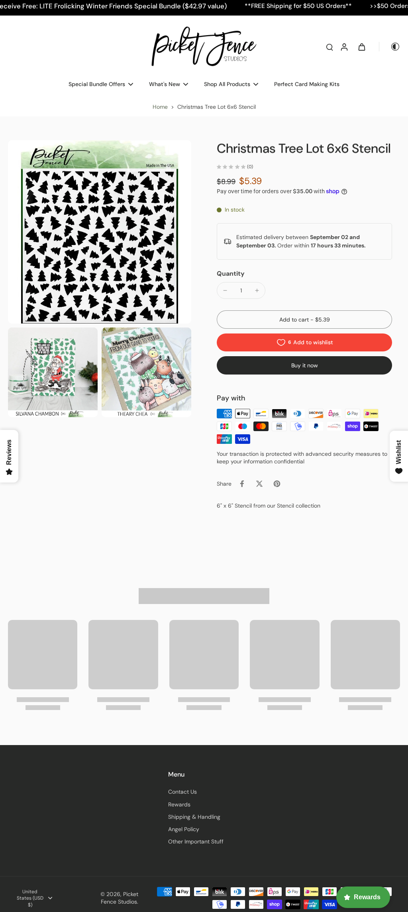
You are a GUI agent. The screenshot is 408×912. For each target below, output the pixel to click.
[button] (304, 319)
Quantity (231, 273)
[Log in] (344, 47)
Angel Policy (183, 829)
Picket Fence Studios (119, 897)
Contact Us (182, 791)
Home (160, 106)
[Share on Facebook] (242, 483)
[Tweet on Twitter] (259, 483)
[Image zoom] (99, 232)
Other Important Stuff (196, 841)
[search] (329, 47)
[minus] (225, 290)
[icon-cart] (361, 47)
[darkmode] (389, 46)
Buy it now (304, 365)
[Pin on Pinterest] (277, 483)
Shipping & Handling (194, 816)
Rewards (179, 804)
